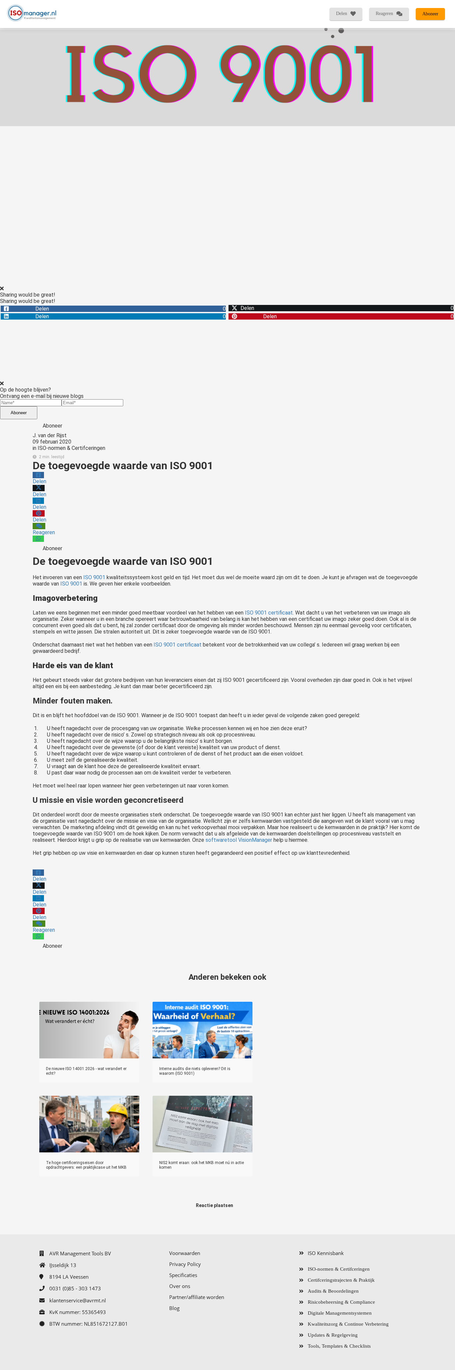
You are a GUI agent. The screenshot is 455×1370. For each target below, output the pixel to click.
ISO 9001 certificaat (269, 613)
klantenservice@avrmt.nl (77, 1300)
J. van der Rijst (50, 435)
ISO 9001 (94, 577)
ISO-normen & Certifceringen (71, 448)
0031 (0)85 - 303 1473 (75, 1288)
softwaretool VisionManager (239, 840)
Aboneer (19, 412)
